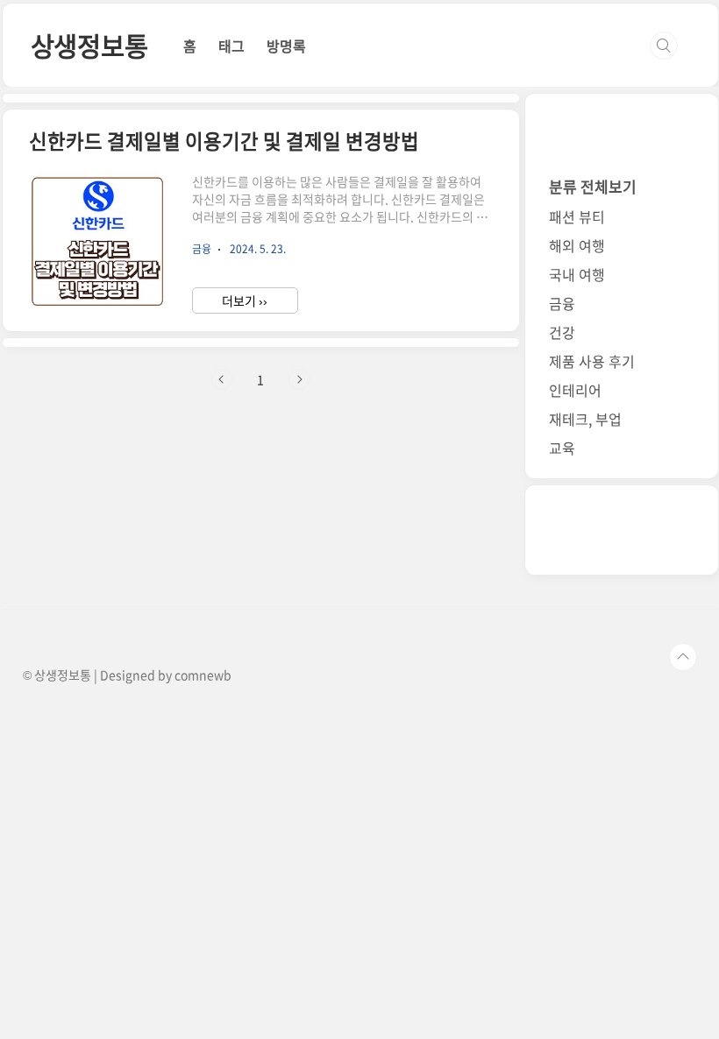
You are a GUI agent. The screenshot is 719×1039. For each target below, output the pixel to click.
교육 (562, 447)
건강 (562, 332)
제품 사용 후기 (592, 360)
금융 (562, 303)
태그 (231, 45)
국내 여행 (577, 274)
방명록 (286, 45)
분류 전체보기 (593, 186)
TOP (683, 657)
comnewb (202, 674)
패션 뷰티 (577, 216)
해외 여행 (577, 245)
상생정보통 (89, 45)
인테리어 (575, 389)
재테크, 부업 (585, 418)
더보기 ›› (244, 300)
